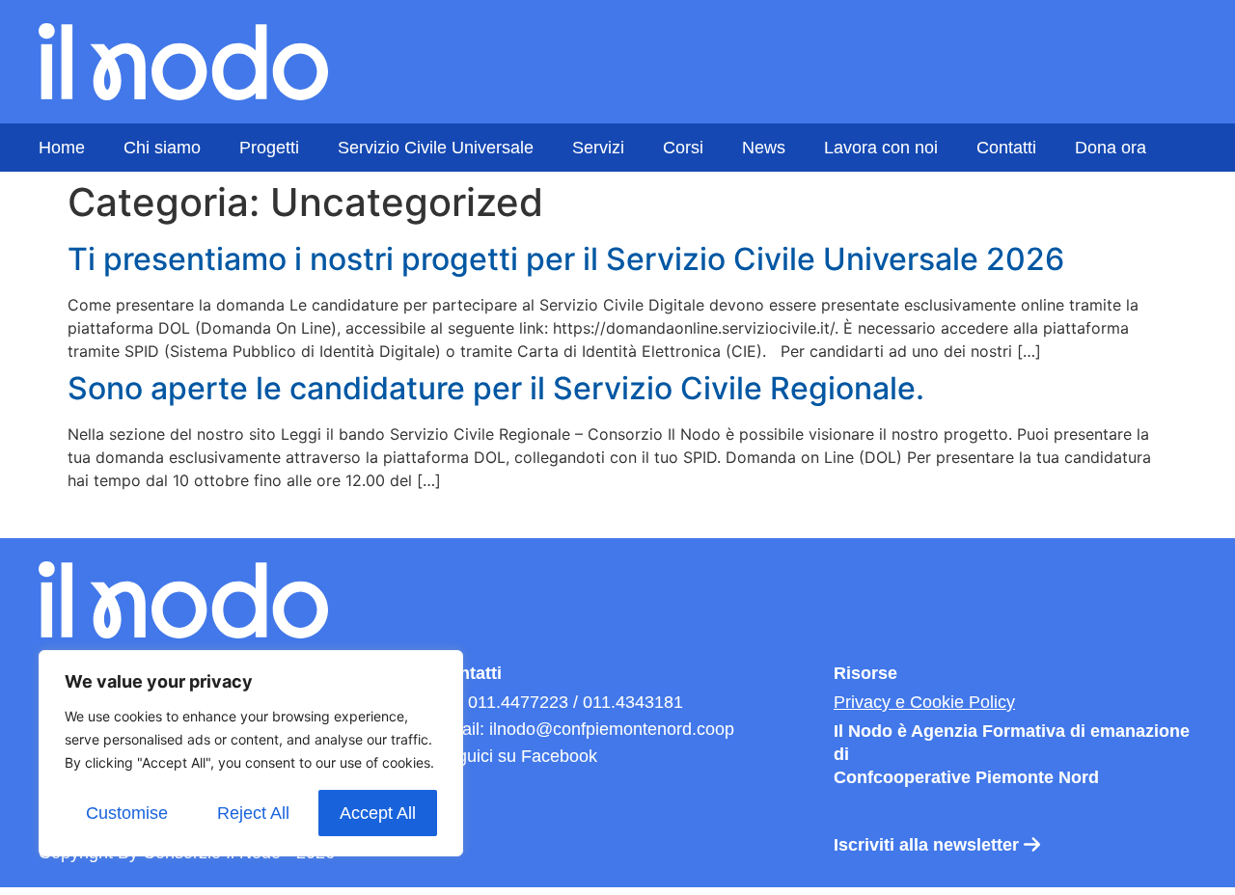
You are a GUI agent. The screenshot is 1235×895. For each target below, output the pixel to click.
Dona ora (1110, 147)
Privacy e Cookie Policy (924, 702)
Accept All (378, 813)
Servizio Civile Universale (436, 147)
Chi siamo (162, 147)
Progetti (269, 147)
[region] (251, 753)
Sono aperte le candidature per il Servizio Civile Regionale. (496, 388)
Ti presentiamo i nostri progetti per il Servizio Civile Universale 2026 (566, 259)
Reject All (253, 813)
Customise (127, 813)
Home (62, 147)
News (763, 147)
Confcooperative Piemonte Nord (966, 777)
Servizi (598, 147)
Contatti (1006, 147)
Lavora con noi (881, 147)
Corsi (683, 147)
